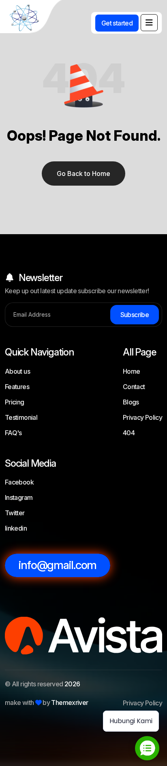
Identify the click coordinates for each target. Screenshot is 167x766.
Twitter (15, 513)
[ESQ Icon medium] (32, 18)
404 (129, 433)
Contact (134, 387)
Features (17, 387)
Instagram (18, 497)
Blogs (131, 402)
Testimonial (21, 417)
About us (17, 371)
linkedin (16, 528)
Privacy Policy (142, 417)
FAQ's (13, 433)
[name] (149, 22)
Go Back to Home (83, 173)
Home (131, 371)
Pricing (14, 402)
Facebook (19, 482)
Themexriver (69, 702)
